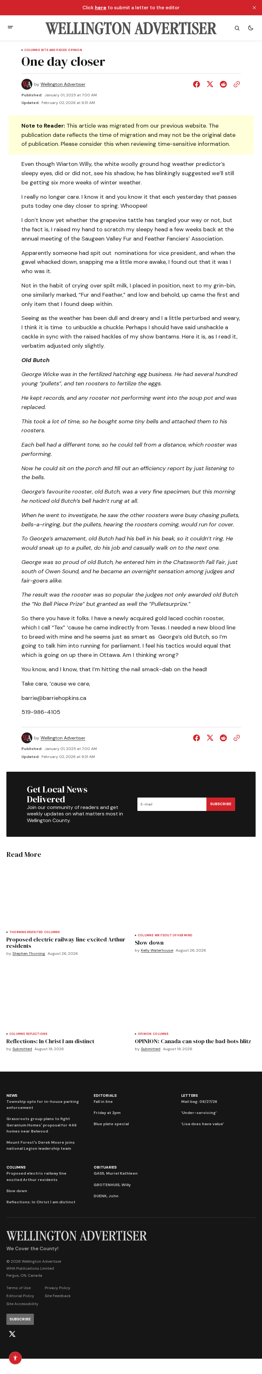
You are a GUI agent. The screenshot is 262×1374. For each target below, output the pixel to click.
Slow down (16, 1190)
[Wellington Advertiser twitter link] (12, 1334)
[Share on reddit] (223, 84)
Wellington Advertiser (63, 84)
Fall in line (103, 1101)
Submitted (22, 1049)
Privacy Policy (57, 1287)
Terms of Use (18, 1287)
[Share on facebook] (197, 84)
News (11, 1095)
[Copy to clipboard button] (235, 84)
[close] (254, 8)
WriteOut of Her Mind (173, 935)
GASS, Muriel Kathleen (116, 1173)
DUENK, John (106, 1196)
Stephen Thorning (28, 954)
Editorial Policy (20, 1295)
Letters (189, 1095)
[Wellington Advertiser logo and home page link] (131, 28)
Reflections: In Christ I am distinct (40, 1202)
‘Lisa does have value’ (202, 1123)
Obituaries (105, 1167)
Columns (32, 50)
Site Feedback (58, 1295)
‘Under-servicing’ (199, 1112)
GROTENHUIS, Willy (112, 1184)
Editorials (105, 1095)
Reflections (36, 1034)
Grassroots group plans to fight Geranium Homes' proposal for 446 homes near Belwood (41, 1124)
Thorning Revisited (26, 932)
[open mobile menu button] (10, 28)
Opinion (75, 50)
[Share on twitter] (210, 84)
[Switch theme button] (250, 28)
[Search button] (237, 28)
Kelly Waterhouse (157, 950)
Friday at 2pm (107, 1112)
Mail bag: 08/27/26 (199, 1101)
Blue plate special (111, 1123)
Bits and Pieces (54, 50)
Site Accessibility (22, 1303)
